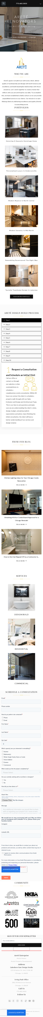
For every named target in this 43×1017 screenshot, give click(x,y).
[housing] (21, 1000)
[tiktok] (25, 1000)
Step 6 (8, 342)
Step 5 (8, 338)
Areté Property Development (21, 961)
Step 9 (8, 356)
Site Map (26, 1014)
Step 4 (8, 333)
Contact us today (20, 42)
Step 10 (8, 360)
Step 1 (8, 320)
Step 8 (8, 351)
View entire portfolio (21, 296)
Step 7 (8, 347)
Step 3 (8, 329)
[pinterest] (33, 1000)
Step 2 (8, 324)
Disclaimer (36, 1011)
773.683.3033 (21, 3)
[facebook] (13, 1000)
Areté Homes (21, 958)
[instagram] (17, 1000)
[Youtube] (29, 1000)
